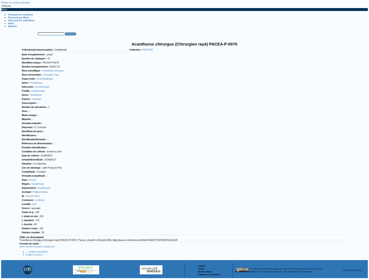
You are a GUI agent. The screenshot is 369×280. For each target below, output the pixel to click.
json (40, 246)
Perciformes (36, 83)
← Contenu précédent (36, 252)
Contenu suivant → (35, 254)
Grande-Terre (33, 196)
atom (22, 246)
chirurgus (36, 99)
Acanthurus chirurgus (53, 70)
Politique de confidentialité (209, 275)
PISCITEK (147, 50)
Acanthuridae (38, 91)
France (32, 180)
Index (11, 23)
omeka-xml (49, 246)
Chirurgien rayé (51, 75)
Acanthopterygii (45, 79)
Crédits (201, 269)
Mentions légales (205, 272)
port (34, 204)
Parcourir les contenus (20, 14)
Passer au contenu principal (15, 2)
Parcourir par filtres (18, 17)
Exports (12, 26)
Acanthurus (36, 95)
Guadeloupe (38, 184)
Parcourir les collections (21, 20)
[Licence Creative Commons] (242, 270)
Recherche (70, 34)
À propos (202, 266)
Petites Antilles (40, 192)
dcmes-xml (31, 246)
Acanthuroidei (42, 87)
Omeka (364, 270)
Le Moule (40, 200)
